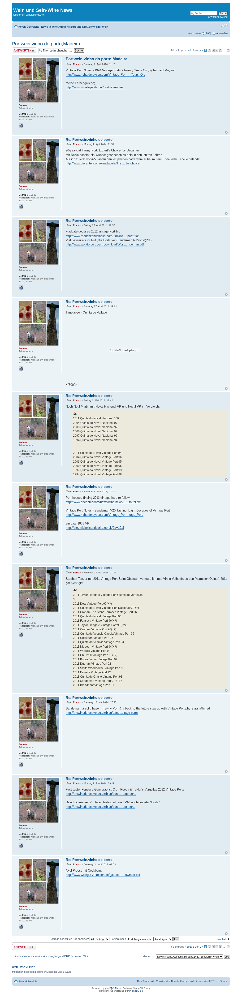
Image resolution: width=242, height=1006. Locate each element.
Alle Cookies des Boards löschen (170, 981)
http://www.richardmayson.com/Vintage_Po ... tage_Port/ (104, 514)
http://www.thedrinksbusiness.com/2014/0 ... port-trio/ (102, 236)
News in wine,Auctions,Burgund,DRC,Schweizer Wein (74, 26)
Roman (77, 64)
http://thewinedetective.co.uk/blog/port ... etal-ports (100, 806)
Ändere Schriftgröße (224, 26)
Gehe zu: (148, 956)
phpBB (109, 988)
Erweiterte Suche (218, 16)
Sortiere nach (119, 938)
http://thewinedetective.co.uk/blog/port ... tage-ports (101, 793)
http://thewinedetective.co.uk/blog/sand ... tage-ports (102, 712)
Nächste (222, 939)
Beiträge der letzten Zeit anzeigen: (70, 938)
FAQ (208, 33)
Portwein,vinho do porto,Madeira (46, 43)
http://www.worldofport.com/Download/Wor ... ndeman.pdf (105, 244)
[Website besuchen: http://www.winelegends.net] (21, 125)
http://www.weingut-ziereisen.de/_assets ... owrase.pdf (103, 875)
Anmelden (222, 33)
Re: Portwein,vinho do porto (89, 140)
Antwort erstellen (21, 48)
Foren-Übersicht (28, 26)
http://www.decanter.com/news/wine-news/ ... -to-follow (103, 502)
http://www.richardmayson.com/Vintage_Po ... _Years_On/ (105, 74)
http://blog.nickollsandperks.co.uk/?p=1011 (95, 527)
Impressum (194, 33)
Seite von (193, 50)
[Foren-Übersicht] (16, 5)
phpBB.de (137, 990)
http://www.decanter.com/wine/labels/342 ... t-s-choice (102, 163)
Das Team (143, 981)
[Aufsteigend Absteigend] (166, 938)
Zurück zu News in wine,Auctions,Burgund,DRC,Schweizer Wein (52, 956)
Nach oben (226, 132)
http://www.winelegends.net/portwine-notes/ (95, 87)
